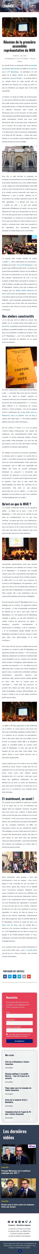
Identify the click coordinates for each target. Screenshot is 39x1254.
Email (8, 1012)
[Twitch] (26, 1222)
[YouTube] (23, 1222)
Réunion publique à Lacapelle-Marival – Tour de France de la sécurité (17, 1076)
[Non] (36, 1247)
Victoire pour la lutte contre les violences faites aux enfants (17, 1205)
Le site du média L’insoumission (19, 1236)
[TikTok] (30, 1222)
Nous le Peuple (16, 78)
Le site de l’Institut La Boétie (19, 1233)
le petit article (32, 950)
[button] (5, 976)
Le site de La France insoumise (19, 1229)
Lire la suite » (9, 1068)
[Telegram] (19, 1222)
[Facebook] (9, 1222)
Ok (20, 1251)
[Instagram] (16, 1222)
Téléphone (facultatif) (13, 1027)
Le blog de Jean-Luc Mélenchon (19, 1231)
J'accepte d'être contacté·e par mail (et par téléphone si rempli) (18, 1035)
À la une (18, 58)
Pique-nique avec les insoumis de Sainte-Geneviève (18, 1089)
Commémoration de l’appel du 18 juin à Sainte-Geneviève (18, 1112)
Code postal (10, 1020)
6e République (9, 58)
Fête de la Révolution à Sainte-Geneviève (17, 1062)
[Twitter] (12, 1222)
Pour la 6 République (25, 265)
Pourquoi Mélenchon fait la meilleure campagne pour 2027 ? (15, 1171)
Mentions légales (24, 1225)
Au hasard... (25, 58)
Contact (11, 1225)
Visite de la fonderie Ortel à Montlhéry (16, 1100)
